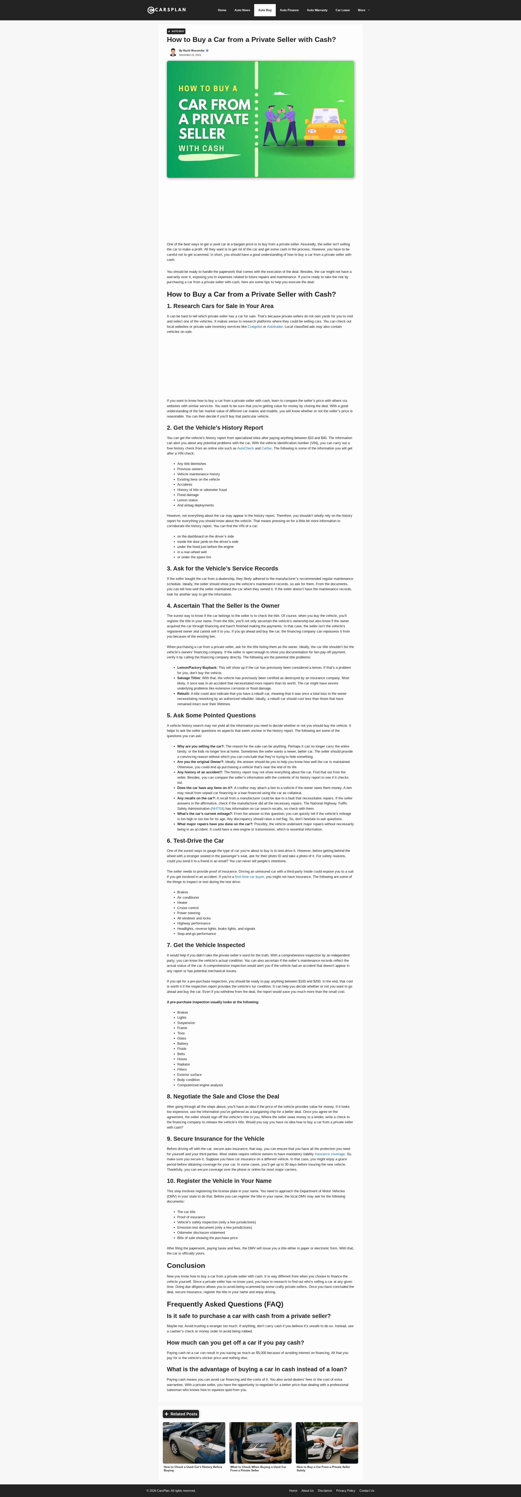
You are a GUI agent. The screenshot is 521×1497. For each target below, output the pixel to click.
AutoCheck (245, 448)
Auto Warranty (317, 10)
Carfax (267, 448)
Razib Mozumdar (194, 50)
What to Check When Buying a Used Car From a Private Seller (258, 1468)
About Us (307, 1490)
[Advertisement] (260, 211)
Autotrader (275, 327)
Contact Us (366, 1490)
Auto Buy (265, 10)
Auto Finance (289, 10)
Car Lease (343, 10)
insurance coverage (330, 1154)
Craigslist (255, 327)
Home (222, 10)
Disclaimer (325, 1490)
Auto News (242, 10)
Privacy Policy (345, 1490)
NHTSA (217, 809)
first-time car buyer (249, 877)
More (361, 10)
